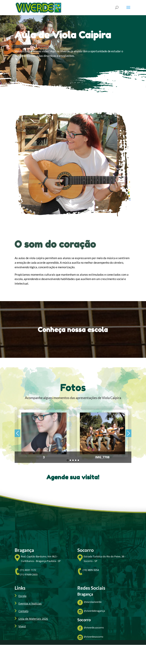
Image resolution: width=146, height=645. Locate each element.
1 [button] (68, 460)
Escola (22, 596)
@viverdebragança (94, 610)
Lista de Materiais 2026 (33, 618)
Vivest (22, 626)
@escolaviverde (93, 602)
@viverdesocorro (93, 636)
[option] (44, 434)
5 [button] (78, 460)
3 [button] (73, 460)
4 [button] (76, 460)
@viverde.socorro (94, 627)
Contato (23, 611)
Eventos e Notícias (30, 603)
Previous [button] (17, 433)
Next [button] (128, 433)
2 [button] (70, 460)
